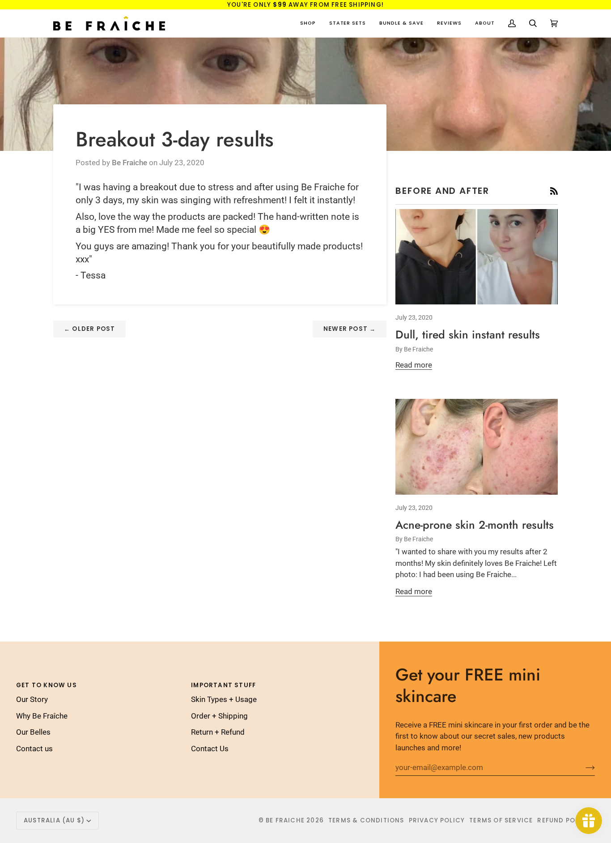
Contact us (34, 748)
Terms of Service (501, 820)
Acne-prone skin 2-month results (474, 525)
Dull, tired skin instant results (467, 334)
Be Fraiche (285, 820)
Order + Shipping (219, 715)
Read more (413, 364)
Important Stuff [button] (223, 685)
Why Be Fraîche (42, 715)
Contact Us (210, 748)
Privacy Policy (437, 820)
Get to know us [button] (46, 685)
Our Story (32, 699)
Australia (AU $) (54, 820)
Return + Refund (218, 731)
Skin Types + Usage (224, 699)
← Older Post (89, 329)
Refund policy (563, 820)
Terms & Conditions (366, 820)
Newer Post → (349, 329)
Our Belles (33, 731)
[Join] (583, 767)
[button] (307, 23)
